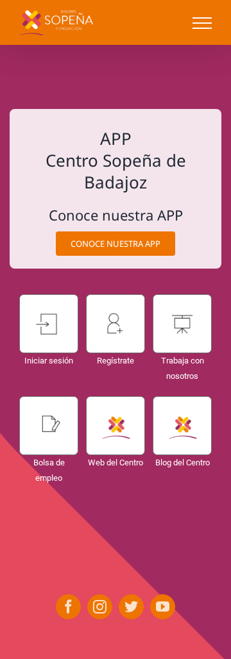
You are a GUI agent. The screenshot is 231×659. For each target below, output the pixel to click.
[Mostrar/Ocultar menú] (202, 23)
